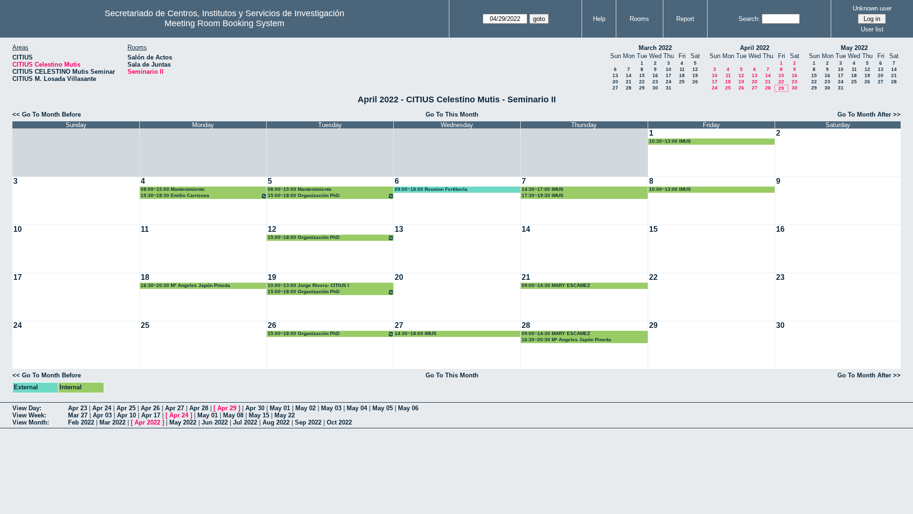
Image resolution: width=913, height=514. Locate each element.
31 (668, 87)
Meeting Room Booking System (224, 23)
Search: (749, 18)
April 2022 (754, 47)
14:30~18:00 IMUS (416, 333)
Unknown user (872, 8)
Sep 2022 (308, 422)
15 (642, 75)
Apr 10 (126, 415)
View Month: (30, 422)
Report (685, 18)
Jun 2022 (215, 422)
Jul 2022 (245, 422)
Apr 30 (254, 408)
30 (655, 87)
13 (615, 75)
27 (615, 87)
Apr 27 (174, 408)
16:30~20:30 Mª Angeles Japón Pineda (185, 285)
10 (668, 69)
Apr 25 (126, 408)
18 (682, 75)
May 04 (357, 408)
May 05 (382, 408)
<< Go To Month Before (46, 114)
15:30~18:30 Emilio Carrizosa (175, 195)
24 (668, 81)
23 (655, 81)
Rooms (639, 18)
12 (695, 69)
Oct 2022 (339, 422)
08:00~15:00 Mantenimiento (172, 189)
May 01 (280, 408)
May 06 (408, 408)
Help (599, 18)
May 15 (259, 415)
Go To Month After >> (869, 114)
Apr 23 (77, 408)
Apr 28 (198, 408)
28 (628, 87)
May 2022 (854, 47)
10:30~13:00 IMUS (670, 141)
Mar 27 (77, 415)
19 (695, 75)
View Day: (26, 408)
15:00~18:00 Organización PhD (304, 195)
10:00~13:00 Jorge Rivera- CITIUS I (308, 285)
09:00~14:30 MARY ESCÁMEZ (556, 285)
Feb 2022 (81, 422)
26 (695, 81)
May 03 (331, 408)
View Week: (29, 415)
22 (642, 81)
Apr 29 (226, 408)
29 (642, 87)
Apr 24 (101, 408)
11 (682, 69)
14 (628, 75)
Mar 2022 (112, 422)
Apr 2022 (147, 422)
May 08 (233, 415)
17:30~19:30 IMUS (542, 195)
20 (615, 81)
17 (668, 75)
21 (628, 81)
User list (872, 29)
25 (682, 81)
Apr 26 (150, 408)
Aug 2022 (276, 422)
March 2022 (655, 47)
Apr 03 (102, 415)
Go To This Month (452, 114)
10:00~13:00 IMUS (670, 189)
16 (655, 75)
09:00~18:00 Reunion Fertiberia (431, 189)
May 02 (305, 408)
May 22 (284, 415)
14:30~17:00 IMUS (542, 189)
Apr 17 (150, 415)
